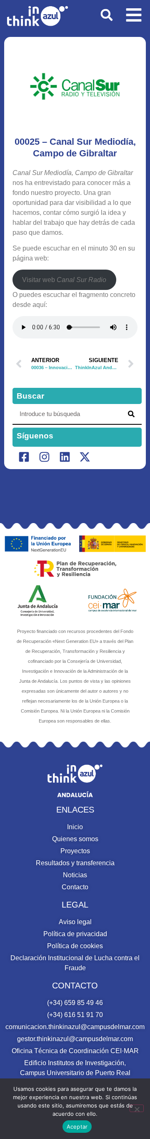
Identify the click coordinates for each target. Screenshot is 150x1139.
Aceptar (77, 1126)
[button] (106, 15)
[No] (137, 1108)
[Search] (131, 414)
